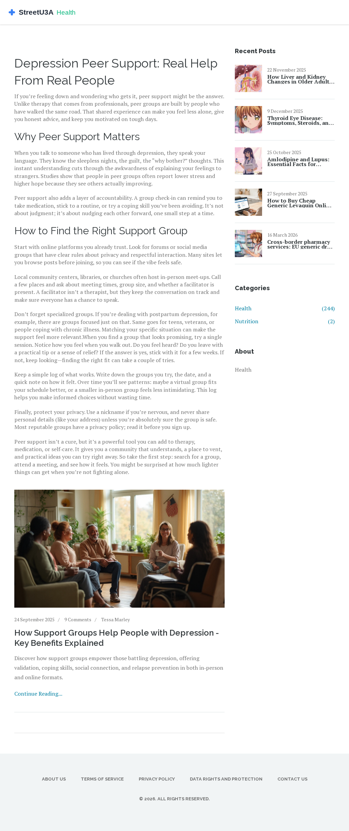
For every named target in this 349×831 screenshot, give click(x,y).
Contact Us (292, 779)
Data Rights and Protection (226, 779)
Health (285, 308)
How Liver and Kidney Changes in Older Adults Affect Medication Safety (300, 79)
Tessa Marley (115, 619)
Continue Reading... (38, 693)
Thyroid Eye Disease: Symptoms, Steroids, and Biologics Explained (299, 120)
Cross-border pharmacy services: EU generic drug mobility (300, 244)
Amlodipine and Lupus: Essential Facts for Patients (298, 161)
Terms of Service (102, 779)
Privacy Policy (157, 779)
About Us (54, 779)
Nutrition (285, 321)
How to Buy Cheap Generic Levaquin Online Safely (300, 203)
